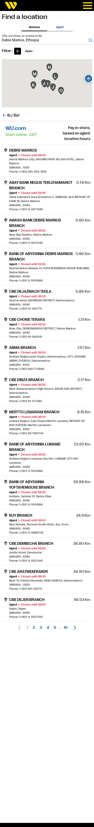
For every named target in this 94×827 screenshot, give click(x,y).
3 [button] (41, 628)
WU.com (15, 128)
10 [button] (66, 628)
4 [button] (48, 628)
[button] (73, 628)
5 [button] (55, 628)
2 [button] (34, 628)
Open (28, 51)
